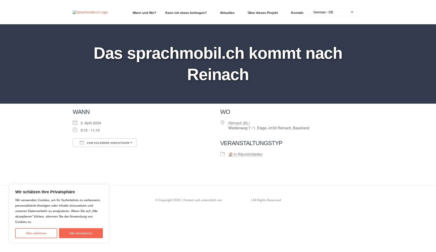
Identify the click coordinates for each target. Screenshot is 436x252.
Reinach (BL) (239, 122)
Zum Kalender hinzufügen (107, 143)
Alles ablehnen (36, 233)
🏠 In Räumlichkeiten (245, 154)
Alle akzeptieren (80, 233)
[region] (59, 213)
